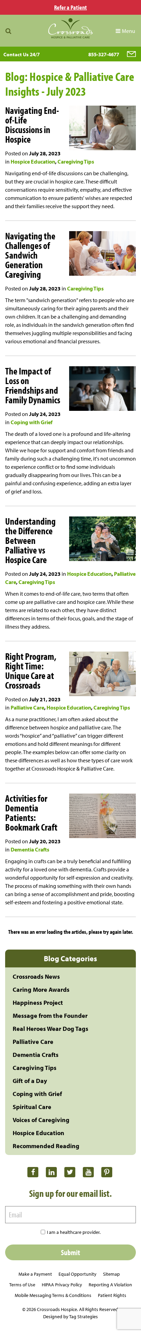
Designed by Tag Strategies (70, 1316)
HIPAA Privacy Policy (62, 1285)
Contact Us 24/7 (21, 54)
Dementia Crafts (30, 849)
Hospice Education (33, 161)
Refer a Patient (70, 7)
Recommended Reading (46, 1146)
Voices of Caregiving (41, 1120)
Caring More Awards (41, 989)
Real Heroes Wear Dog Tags (50, 1029)
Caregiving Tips (75, 161)
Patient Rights (112, 1295)
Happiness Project (38, 1003)
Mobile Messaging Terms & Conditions (53, 1295)
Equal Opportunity (78, 1274)
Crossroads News (36, 976)
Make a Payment (35, 1274)
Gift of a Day (30, 1081)
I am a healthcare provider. (74, 1232)
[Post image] (100, 129)
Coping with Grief (31, 422)
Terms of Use (22, 1285)
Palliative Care (27, 707)
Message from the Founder (50, 1016)
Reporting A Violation (110, 1285)
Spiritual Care (32, 1107)
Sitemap (111, 1274)
